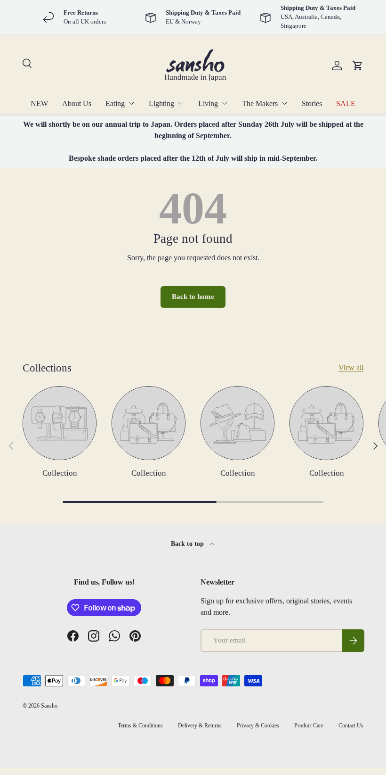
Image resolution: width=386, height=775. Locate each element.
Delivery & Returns (200, 725)
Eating (115, 103)
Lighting (161, 103)
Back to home (193, 296)
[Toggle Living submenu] (224, 103)
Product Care (308, 725)
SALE (345, 103)
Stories (312, 103)
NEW (39, 103)
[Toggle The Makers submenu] (284, 103)
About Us (76, 103)
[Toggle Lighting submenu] (180, 103)
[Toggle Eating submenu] (131, 103)
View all (350, 367)
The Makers (260, 103)
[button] (357, 65)
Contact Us (350, 725)
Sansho (49, 705)
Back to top (188, 543)
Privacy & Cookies (258, 725)
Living (208, 103)
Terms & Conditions (140, 725)
